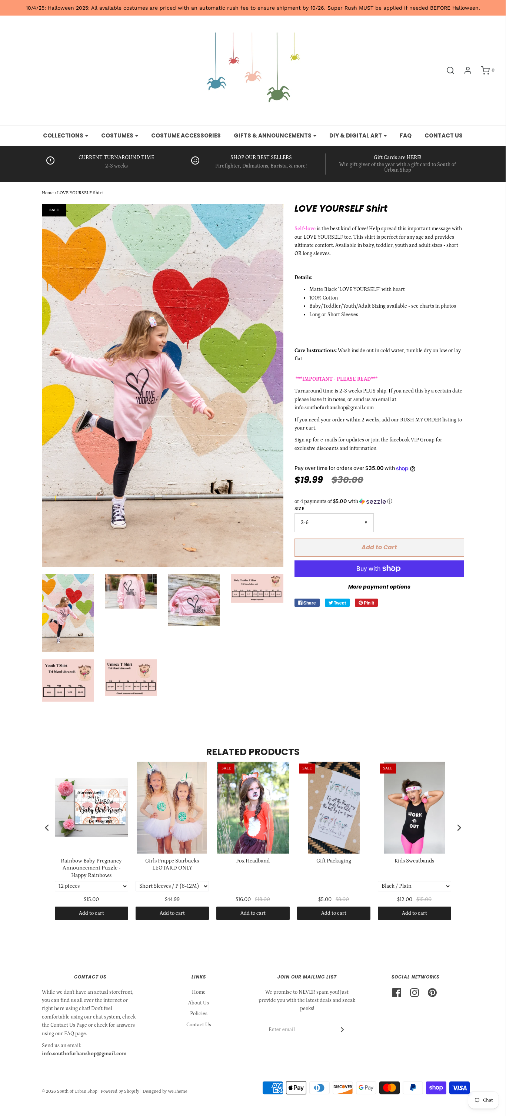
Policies (198, 1014)
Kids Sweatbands (414, 861)
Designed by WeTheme (165, 1091)
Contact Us (198, 1025)
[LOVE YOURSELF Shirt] (257, 588)
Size (299, 508)
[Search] (447, 70)
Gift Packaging (333, 861)
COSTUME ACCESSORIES (186, 135)
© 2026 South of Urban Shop (69, 1091)
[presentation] (47, 827)
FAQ (406, 135)
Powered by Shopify (120, 1091)
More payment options (379, 586)
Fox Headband (253, 861)
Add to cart (91, 913)
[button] (379, 501)
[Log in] (464, 70)
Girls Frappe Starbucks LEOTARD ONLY (172, 864)
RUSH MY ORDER (420, 420)
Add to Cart (379, 547)
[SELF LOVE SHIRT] (68, 613)
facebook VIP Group (412, 440)
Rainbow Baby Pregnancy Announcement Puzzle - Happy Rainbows (91, 868)
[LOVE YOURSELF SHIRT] (131, 591)
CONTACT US (444, 135)
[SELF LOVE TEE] (194, 600)
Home (48, 193)
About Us (198, 1003)
